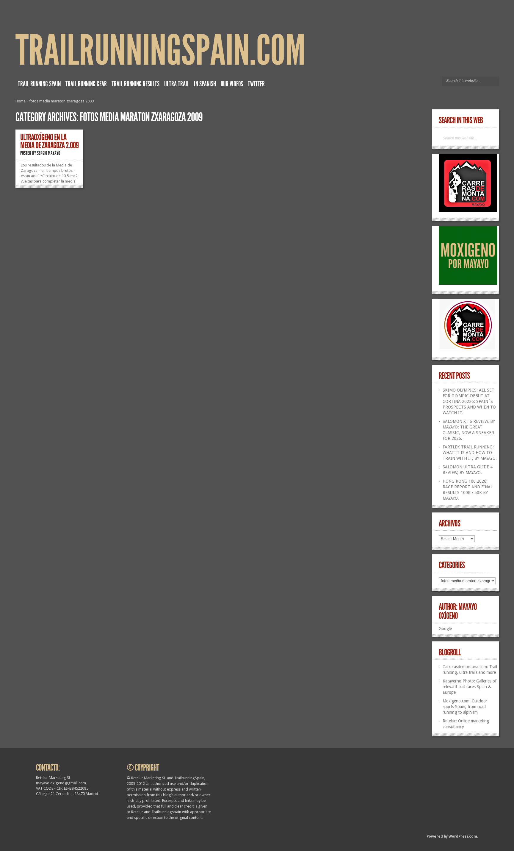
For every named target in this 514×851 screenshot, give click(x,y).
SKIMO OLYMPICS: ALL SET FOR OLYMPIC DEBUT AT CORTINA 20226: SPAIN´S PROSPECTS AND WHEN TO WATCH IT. (469, 401)
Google (445, 628)
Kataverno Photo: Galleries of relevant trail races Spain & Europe (469, 687)
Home (20, 101)
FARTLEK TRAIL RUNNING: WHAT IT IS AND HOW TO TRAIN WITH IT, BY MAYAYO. (470, 453)
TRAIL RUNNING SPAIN (39, 84)
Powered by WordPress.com (452, 836)
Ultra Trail (176, 84)
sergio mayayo (48, 153)
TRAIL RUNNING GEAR (86, 84)
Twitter (256, 84)
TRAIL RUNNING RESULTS (135, 84)
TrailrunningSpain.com (160, 50)
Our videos (232, 84)
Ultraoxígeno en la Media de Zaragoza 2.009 (49, 141)
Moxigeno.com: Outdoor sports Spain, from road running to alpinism (465, 707)
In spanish (205, 84)
